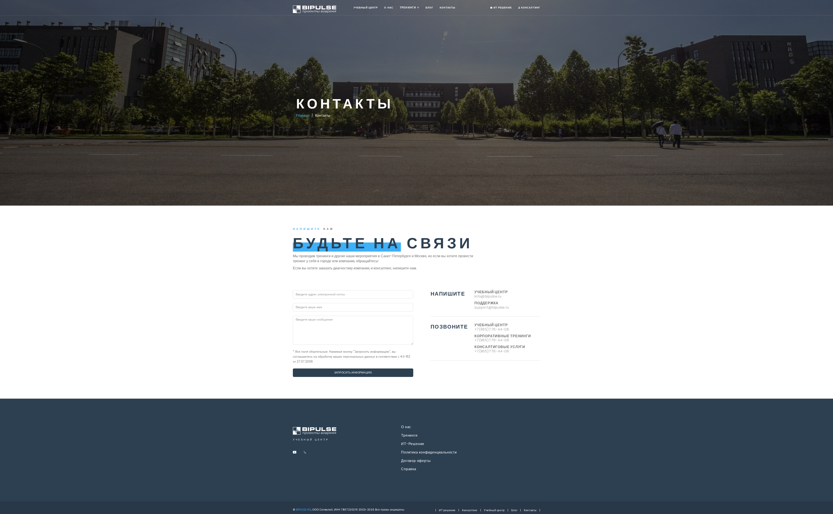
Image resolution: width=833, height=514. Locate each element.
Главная (303, 115)
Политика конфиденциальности (428, 452)
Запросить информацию (353, 372)
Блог (514, 510)
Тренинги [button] (408, 7)
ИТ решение (447, 510)
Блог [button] (429, 7)
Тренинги (408, 435)
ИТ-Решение (412, 444)
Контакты (447, 7)
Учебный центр (367, 7)
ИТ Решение (502, 7)
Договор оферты (415, 460)
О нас (388, 7)
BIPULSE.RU (303, 509)
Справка (408, 469)
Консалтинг (530, 7)
